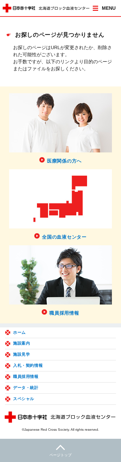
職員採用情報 (26, 376)
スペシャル (23, 398)
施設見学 (21, 354)
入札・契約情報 (28, 365)
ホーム (19, 332)
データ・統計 (26, 387)
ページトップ (60, 455)
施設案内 (21, 343)
